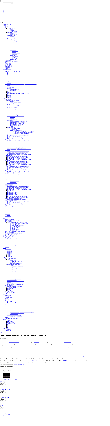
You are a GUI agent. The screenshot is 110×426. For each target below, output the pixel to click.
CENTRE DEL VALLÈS (5, 389)
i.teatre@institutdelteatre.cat (19, 364)
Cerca (1, 3)
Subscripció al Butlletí (7, 414)
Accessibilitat (5, 416)
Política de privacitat (6, 418)
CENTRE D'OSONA (4, 397)
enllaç (14, 351)
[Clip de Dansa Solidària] (6, 377)
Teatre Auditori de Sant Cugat (37, 360)
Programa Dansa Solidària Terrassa (12, 379)
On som (4, 420)
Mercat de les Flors (30, 356)
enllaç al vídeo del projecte (84, 356)
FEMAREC (65, 360)
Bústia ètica (5, 422)
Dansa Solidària (36, 342)
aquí (15, 350)
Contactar (2, 385)
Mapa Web (5, 415)
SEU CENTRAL (3, 381)
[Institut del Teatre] (5, 1)
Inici (1, 332)
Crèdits (4, 419)
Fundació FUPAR (67, 342)
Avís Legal (5, 417)
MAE (1, 405)
